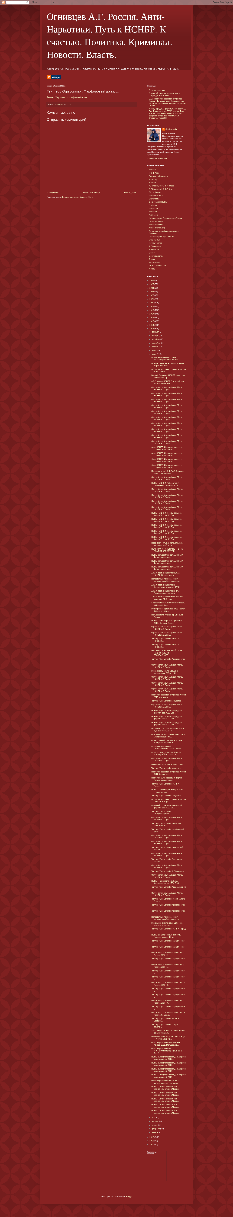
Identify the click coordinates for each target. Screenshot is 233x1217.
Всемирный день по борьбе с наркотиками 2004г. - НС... (164, 672)
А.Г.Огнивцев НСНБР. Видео (161, 186)
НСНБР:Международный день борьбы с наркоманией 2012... (168, 1058)
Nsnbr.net (153, 212)
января (155, 1132)
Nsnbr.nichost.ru (156, 225)
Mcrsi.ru (152, 183)
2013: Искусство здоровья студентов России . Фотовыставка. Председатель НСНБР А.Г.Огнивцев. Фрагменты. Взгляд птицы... (167, 102)
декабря (156, 332)
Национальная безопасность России (165, 218)
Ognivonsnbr (171, 129)
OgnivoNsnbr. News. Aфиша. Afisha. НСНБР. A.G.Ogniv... (167, 388)
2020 (151, 303)
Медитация (154, 249)
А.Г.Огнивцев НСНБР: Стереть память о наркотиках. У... (168, 1032)
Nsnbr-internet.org (157, 228)
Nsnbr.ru (152, 170)
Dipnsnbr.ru (154, 199)
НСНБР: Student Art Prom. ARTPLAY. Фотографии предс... (167, 556)
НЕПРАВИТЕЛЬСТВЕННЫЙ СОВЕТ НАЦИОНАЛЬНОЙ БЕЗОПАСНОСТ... (167, 653)
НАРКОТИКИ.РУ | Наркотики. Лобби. (167, 764)
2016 (151, 318)
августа (155, 347)
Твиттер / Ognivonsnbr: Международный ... (161, 812)
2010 (151, 1144)
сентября (156, 343)
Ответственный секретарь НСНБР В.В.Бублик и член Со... (166, 741)
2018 (151, 310)
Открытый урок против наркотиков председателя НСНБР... (164, 94)
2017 (151, 314)
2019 (151, 306)
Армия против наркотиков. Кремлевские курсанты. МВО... (166, 586)
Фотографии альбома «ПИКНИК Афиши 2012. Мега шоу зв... (165, 1043)
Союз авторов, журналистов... (162, 237)
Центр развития (156, 256)
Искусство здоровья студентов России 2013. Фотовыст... (168, 696)
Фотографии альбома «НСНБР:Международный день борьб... (166, 1050)
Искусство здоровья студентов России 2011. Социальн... (168, 773)
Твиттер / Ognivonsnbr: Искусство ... (167, 701)
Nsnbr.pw (153, 205)
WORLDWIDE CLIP (157, 266)
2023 (151, 292)
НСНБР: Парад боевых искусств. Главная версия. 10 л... (166, 936)
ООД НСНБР (154, 240)
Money (152, 269)
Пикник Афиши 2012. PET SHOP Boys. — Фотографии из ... (168, 1037)
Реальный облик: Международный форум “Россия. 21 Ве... (166, 806)
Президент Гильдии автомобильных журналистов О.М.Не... (167, 544)
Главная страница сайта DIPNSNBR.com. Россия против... (167, 747)
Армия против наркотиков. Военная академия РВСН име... (167, 598)
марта (155, 1125)
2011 (151, 1141)
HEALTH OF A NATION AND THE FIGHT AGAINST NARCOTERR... (168, 550)
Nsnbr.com (153, 215)
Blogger (129, 1196)
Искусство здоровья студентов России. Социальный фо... (168, 800)
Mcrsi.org (153, 179)
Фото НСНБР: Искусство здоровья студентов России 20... (166, 448)
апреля (155, 1121)
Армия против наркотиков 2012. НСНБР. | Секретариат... (165, 574)
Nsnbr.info (153, 208)
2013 (151, 329)
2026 (151, 280)
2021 (151, 299)
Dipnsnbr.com (155, 192)
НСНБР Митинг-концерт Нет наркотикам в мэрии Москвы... (165, 1088)
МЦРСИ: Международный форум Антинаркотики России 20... (166, 753)
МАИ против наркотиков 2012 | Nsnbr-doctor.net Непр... (168, 610)
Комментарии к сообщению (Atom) (77, 197)
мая (154, 1118)
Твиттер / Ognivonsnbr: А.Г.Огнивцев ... (168, 871)
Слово (152, 259)
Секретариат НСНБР (158, 202)
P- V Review (154, 262)
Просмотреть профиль (157, 158)
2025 (151, 284)
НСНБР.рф (154, 173)
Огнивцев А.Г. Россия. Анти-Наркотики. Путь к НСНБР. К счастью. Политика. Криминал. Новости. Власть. (109, 35)
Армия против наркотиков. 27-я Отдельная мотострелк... (165, 592)
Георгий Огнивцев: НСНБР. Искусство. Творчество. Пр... (168, 376)
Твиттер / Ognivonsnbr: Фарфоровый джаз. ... (68, 97)
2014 (151, 325)
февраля (156, 1129)
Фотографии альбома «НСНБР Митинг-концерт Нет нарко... (165, 1082)
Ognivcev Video (156, 221)
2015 (151, 321)
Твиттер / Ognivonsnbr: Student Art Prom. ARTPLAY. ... (166, 824)
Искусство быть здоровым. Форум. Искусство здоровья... (166, 779)
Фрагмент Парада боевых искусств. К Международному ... (168, 735)
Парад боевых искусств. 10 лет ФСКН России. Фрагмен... (168, 1014)
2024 (151, 288)
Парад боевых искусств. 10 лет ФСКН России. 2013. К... (168, 954)
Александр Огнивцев (158, 176)
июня (154, 354)
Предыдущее (130, 192)
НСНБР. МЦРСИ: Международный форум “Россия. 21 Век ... (166, 514)
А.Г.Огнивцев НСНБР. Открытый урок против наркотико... (167, 382)
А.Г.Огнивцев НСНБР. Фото (161, 189)
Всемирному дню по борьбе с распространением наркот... (165, 358)
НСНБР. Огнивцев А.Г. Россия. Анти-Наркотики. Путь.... (167, 364)
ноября (155, 336)
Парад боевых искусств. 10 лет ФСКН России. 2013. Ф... (168, 984)
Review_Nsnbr (155, 243)
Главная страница (91, 192)
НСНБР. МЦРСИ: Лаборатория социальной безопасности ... (165, 484)
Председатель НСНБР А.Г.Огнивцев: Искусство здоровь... (167, 472)
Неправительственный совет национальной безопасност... (165, 580)
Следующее (53, 192)
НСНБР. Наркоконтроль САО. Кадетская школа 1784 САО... (165, 882)
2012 (151, 1137)
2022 (151, 295)
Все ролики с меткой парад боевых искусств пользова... (167, 924)
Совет (152, 253)
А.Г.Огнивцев (155, 246)
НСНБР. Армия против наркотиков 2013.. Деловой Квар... (166, 622)
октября (155, 339)
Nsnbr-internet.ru (156, 195)
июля (154, 350)
